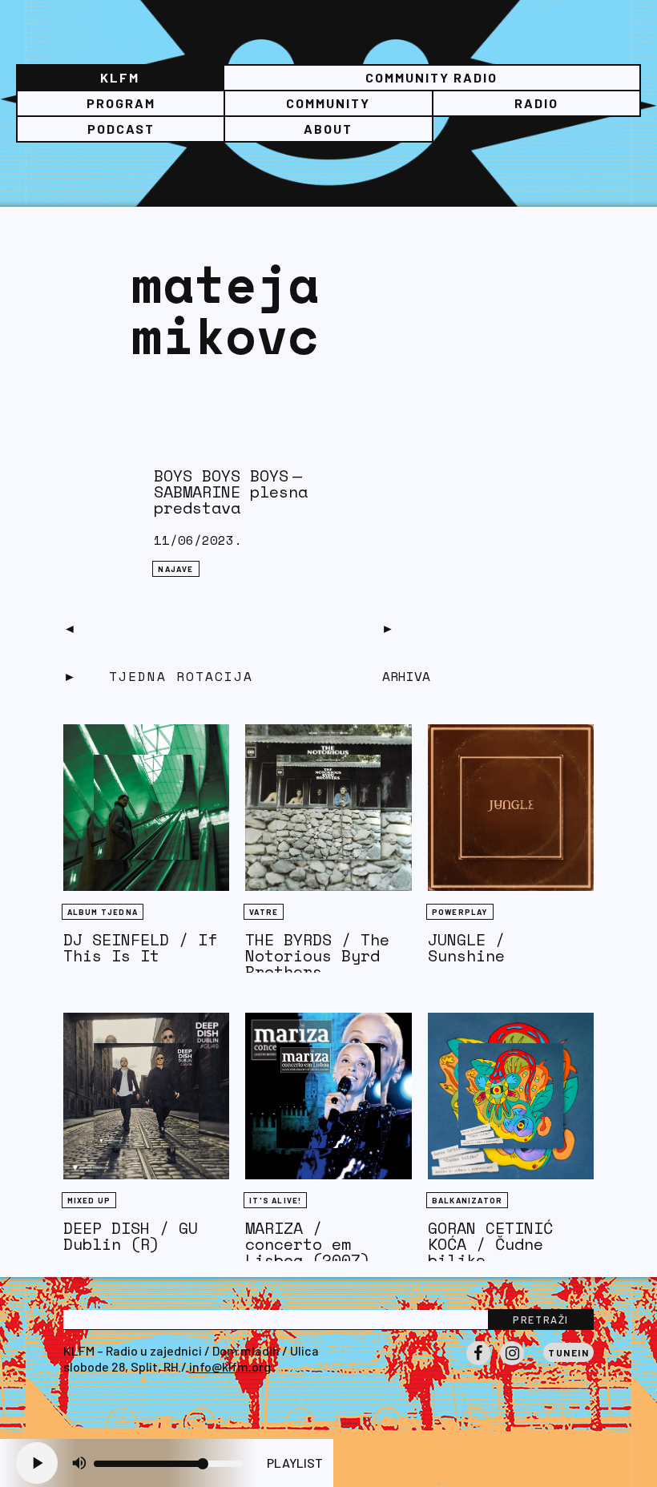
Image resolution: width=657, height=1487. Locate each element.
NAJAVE (175, 569)
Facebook (478, 1364)
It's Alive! (275, 1200)
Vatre (263, 912)
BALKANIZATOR (467, 1200)
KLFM (119, 77)
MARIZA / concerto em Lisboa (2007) (307, 1243)
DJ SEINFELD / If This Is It (140, 947)
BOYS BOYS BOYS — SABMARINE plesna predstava (231, 491)
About (328, 128)
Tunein (568, 1352)
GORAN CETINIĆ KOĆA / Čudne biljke (490, 1243)
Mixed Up (89, 1200)
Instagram (512, 1364)
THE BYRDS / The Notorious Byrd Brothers (317, 955)
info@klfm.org (230, 1366)
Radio (536, 103)
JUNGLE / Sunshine (466, 947)
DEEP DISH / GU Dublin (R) (130, 1235)
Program (121, 103)
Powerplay (460, 912)
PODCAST (121, 128)
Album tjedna (102, 912)
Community (328, 103)
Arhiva (406, 676)
